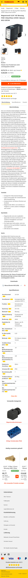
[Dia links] (25, 35)
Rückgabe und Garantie (9, 525)
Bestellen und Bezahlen (9, 517)
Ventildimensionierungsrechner (9, 147)
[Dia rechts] (2, 35)
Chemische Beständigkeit (13, 168)
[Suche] (25, 5)
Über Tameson (7, 496)
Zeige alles (14, 396)
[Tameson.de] (9, 2)
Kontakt (5, 529)
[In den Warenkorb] (17, 476)
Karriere (6, 505)
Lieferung (6, 521)
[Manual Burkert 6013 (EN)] (25, 285)
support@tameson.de (9, 509)
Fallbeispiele (7, 500)
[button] (2, 1)
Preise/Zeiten (16, 537)
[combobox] (14, 5)
